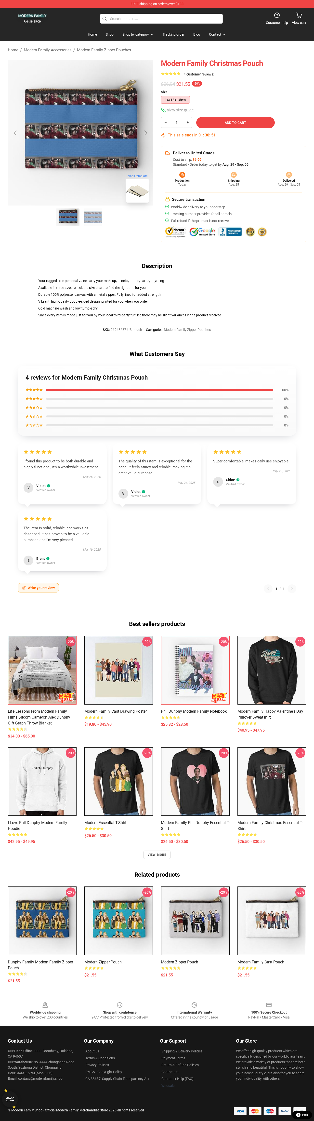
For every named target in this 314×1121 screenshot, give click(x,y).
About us (92, 1051)
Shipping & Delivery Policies (181, 1051)
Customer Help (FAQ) (177, 1079)
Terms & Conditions (100, 1058)
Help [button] (305, 1115)
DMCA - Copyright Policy (103, 1072)
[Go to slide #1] (67, 217)
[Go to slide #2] (93, 217)
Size (164, 92)
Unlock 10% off (10, 1099)
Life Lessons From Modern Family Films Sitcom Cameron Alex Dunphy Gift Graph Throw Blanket (39, 717)
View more (157, 854)
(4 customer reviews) (198, 74)
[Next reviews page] (292, 588)
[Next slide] (145, 133)
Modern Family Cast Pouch (260, 962)
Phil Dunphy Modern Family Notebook (194, 711)
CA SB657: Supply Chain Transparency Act (117, 1079)
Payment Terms (173, 1058)
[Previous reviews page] (268, 588)
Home (13, 50)
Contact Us (169, 1072)
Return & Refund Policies (180, 1065)
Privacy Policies (97, 1065)
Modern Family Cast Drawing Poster (115, 711)
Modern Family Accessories (47, 50)
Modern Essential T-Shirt (105, 822)
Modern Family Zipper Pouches (104, 50)
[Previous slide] (15, 133)
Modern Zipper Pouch (103, 962)
